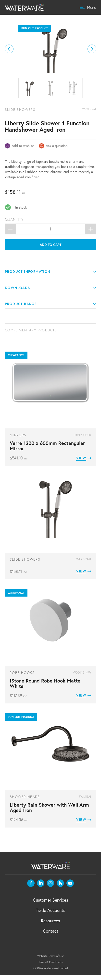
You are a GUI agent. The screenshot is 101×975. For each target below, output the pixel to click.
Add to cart (50, 245)
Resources (50, 921)
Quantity (14, 219)
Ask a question (56, 146)
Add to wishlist (23, 146)
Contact (50, 931)
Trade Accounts (50, 910)
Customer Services (50, 900)
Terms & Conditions (50, 962)
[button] (9, 49)
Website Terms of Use (50, 956)
